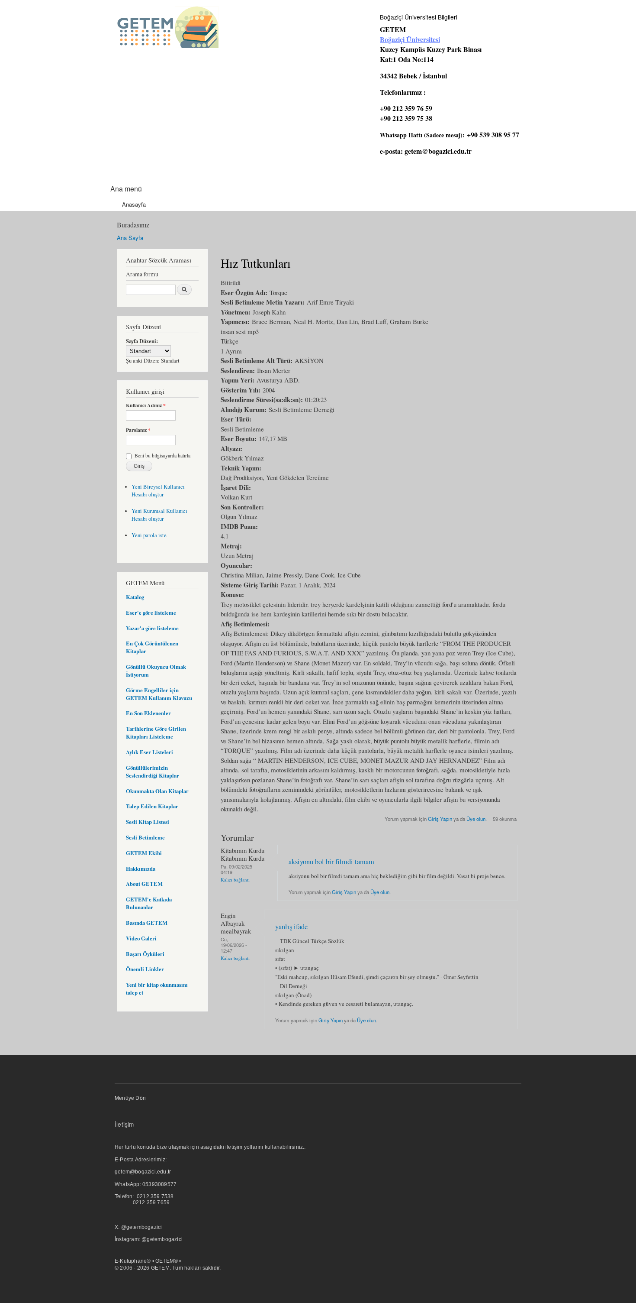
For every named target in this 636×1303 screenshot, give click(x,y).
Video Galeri (141, 938)
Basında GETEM (146, 923)
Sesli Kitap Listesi (147, 822)
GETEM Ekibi (144, 853)
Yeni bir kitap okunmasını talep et (157, 988)
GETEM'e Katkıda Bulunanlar (149, 903)
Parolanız (138, 430)
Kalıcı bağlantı (235, 879)
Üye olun (475, 818)
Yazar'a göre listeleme (152, 628)
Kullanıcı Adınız (146, 405)
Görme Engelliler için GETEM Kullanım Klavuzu (159, 694)
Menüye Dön (130, 1098)
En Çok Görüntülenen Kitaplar (152, 647)
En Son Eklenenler (148, 713)
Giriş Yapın (440, 818)
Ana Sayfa (130, 237)
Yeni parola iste (149, 535)
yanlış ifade (291, 926)
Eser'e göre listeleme (151, 612)
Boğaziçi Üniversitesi (410, 39)
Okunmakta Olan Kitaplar (157, 791)
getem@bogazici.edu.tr (438, 151)
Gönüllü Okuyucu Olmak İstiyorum (156, 670)
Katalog (135, 597)
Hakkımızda (140, 868)
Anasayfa (134, 204)
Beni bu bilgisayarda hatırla (162, 455)
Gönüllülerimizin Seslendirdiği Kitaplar (152, 771)
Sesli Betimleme (145, 837)
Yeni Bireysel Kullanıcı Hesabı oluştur (158, 490)
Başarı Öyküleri (145, 954)
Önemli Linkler (145, 969)
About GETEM (144, 884)
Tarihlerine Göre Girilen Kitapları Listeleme (156, 732)
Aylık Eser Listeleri (149, 752)
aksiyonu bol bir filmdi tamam (331, 861)
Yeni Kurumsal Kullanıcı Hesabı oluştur (159, 514)
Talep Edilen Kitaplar (152, 806)
